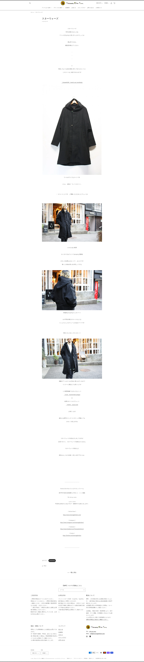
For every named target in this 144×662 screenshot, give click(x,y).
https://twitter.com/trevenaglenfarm (72, 535)
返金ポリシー (69, 658)
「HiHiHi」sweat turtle (72, 404)
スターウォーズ (39, 12)
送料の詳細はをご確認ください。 (97, 619)
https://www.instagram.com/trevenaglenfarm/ (72, 522)
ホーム (32, 12)
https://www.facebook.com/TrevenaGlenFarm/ (72, 529)
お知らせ (60, 634)
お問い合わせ (61, 640)
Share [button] (45, 565)
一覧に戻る (72, 572)
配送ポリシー (91, 658)
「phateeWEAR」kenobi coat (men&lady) (72, 82)
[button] (30, 3)
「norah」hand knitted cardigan (72, 394)
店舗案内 (60, 632)
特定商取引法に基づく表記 (101, 658)
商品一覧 (60, 629)
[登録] (83, 590)
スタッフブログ (62, 637)
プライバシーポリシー (78, 658)
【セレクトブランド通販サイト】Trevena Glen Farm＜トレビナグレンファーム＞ (50, 658)
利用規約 (85, 658)
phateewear (52, 560)
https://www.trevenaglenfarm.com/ (72, 514)
